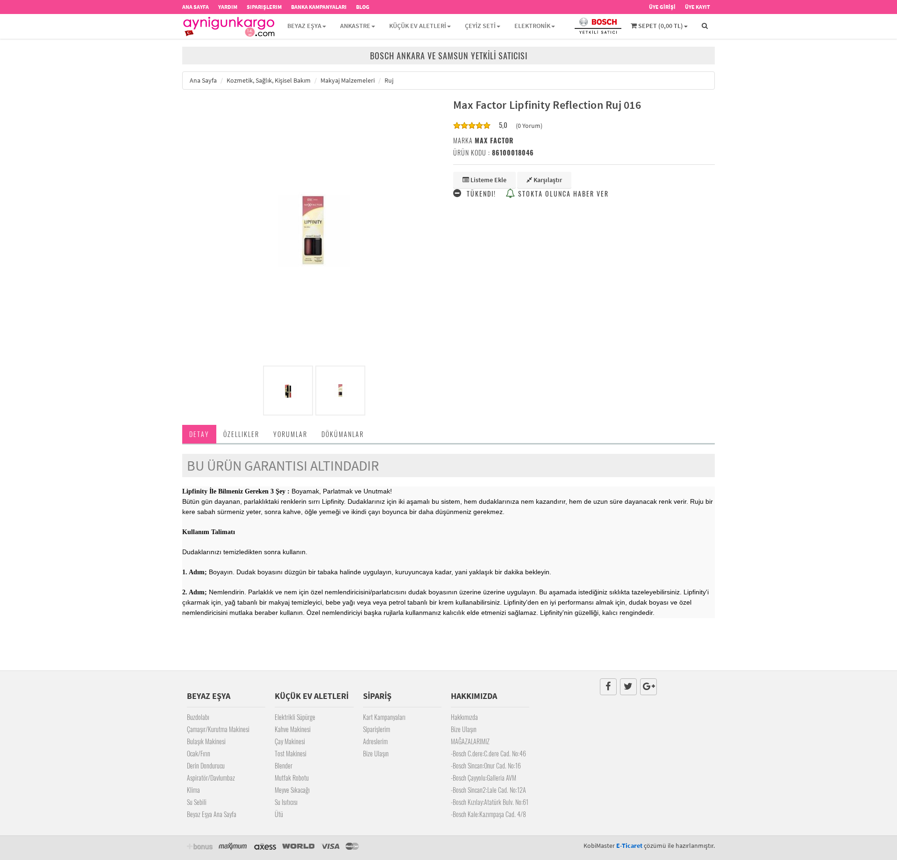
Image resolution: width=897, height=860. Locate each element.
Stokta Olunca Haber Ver (562, 193)
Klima (193, 790)
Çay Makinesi (290, 741)
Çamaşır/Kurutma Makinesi (218, 729)
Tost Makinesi (290, 753)
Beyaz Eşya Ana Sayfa (211, 814)
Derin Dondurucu (206, 765)
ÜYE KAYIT (697, 6)
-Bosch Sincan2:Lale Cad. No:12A (488, 790)
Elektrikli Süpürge (295, 717)
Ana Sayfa (203, 80)
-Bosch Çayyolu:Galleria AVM (483, 777)
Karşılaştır (547, 180)
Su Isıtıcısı (286, 802)
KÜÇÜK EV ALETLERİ (417, 25)
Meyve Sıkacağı (292, 790)
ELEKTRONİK (532, 25)
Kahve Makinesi (293, 729)
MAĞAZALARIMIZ (470, 741)
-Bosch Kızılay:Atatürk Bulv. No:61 (489, 802)
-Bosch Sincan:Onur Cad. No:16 (486, 765)
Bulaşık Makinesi (206, 741)
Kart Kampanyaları (384, 717)
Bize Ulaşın (376, 753)
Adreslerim (375, 741)
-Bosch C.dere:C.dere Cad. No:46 (488, 753)
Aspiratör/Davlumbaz (211, 777)
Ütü (279, 814)
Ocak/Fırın (198, 753)
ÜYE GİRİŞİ (662, 6)
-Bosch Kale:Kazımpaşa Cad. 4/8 (488, 814)
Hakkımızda (464, 717)
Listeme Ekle (487, 180)
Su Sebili (196, 802)
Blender (283, 765)
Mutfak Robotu (292, 777)
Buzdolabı (198, 717)
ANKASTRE (355, 25)
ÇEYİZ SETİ (480, 25)
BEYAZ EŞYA (304, 25)
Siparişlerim (376, 729)
